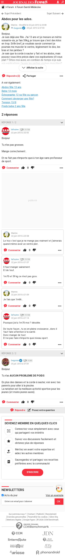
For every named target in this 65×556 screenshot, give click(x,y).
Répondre (19, 410)
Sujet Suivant (53, 13)
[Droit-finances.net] (47, 540)
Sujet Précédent (13, 13)
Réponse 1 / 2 (9, 122)
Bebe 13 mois (9, 91)
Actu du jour (11, 495)
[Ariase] (17, 552)
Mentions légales (14, 520)
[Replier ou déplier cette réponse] (61, 122)
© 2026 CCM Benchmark (47, 520)
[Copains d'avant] (17, 546)
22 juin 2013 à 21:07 (20, 262)
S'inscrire (32, 472)
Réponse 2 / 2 (9, 353)
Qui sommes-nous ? (17, 514)
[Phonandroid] (47, 552)
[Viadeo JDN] (47, 546)
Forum (10, 7)
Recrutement (51, 514)
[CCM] (17, 533)
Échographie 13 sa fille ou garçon (20, 94)
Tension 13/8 (9, 102)
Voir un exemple (54, 495)
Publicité (40, 514)
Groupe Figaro (29, 520)
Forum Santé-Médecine (29, 7)
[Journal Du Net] (47, 533)
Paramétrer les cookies (38, 517)
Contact (31, 514)
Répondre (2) (13, 76)
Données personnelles (16, 517)
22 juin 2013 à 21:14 (20, 318)
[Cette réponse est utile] (23, 168)
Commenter (12, 168)
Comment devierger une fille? (18, 98)
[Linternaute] (17, 539)
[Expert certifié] (23, 28)
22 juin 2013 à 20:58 (20, 236)
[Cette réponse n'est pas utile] (32, 168)
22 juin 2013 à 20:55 (20, 132)
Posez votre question (43, 410)
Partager (31, 76)
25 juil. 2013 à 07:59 (35, 28)
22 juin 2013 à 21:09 (20, 294)
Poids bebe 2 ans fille (13, 106)
